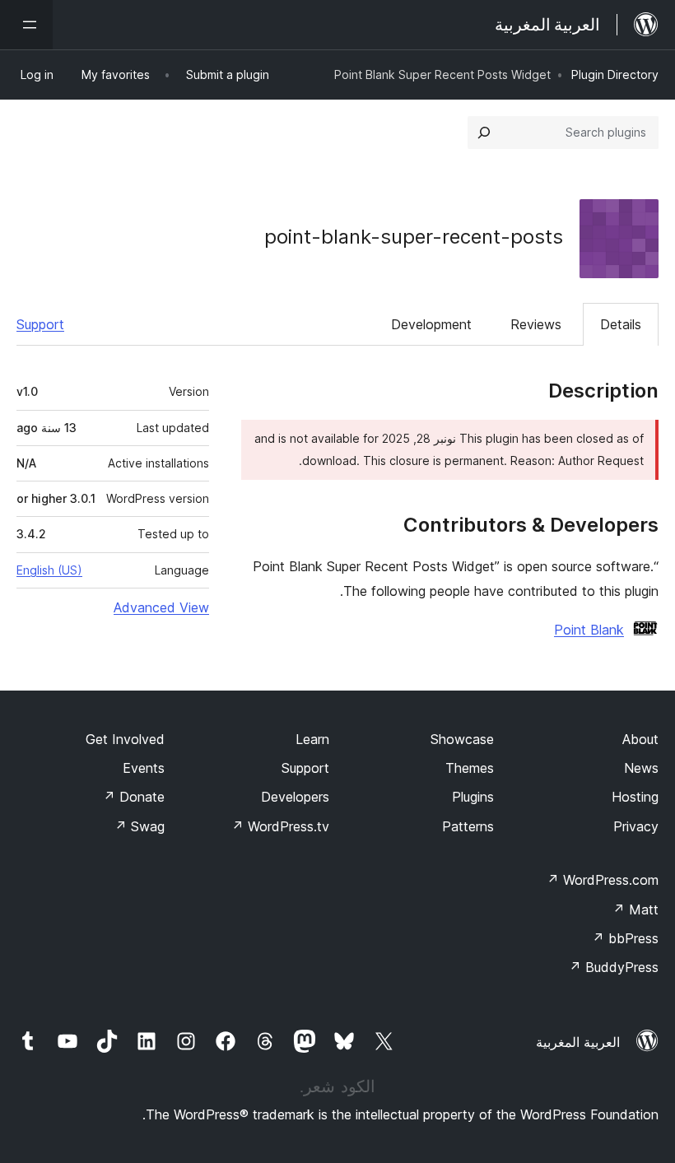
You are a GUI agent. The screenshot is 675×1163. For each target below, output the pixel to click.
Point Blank (589, 629)
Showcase (462, 739)
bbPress (625, 938)
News (641, 768)
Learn (312, 739)
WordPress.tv (280, 826)
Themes (469, 768)
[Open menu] (26, 24)
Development (431, 324)
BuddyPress (614, 967)
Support (40, 324)
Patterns (468, 826)
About (640, 739)
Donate (134, 797)
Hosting (635, 797)
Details (620, 324)
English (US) (49, 570)
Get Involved (125, 739)
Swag (139, 826)
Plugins (473, 797)
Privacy (636, 826)
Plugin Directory (615, 74)
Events (144, 768)
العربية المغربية (578, 1042)
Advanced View (161, 607)
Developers (295, 797)
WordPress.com (603, 880)
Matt (635, 909)
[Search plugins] (484, 132)
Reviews (535, 324)
